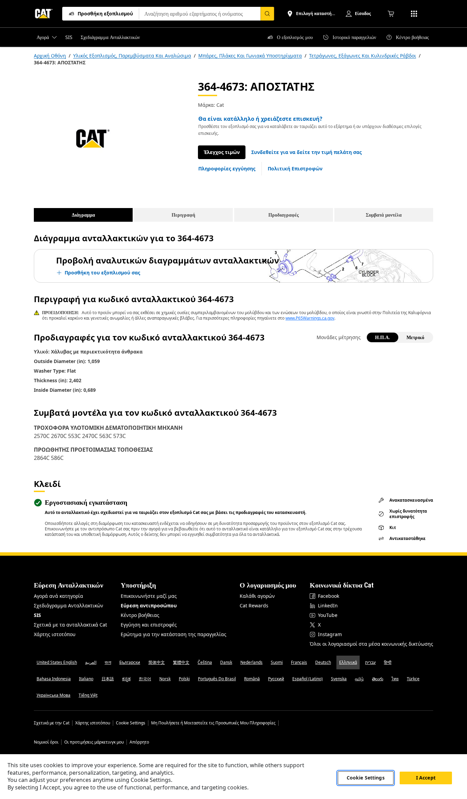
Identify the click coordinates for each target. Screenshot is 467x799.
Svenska (339, 679)
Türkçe (413, 679)
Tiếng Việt (88, 695)
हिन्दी (387, 662)
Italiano (86, 679)
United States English (57, 662)
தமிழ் (359, 679)
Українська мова (53, 695)
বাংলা (108, 662)
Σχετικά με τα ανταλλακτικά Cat (70, 624)
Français (299, 662)
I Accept (426, 778)
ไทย (395, 679)
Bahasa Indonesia (54, 679)
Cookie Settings (130, 723)
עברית (370, 662)
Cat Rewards (254, 605)
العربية (90, 662)
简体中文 (156, 662)
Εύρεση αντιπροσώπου (149, 605)
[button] (306, 152)
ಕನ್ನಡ (126, 679)
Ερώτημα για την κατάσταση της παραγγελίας (173, 634)
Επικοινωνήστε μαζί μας (149, 596)
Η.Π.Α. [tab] (382, 337)
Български (129, 662)
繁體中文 (181, 662)
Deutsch (323, 662)
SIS (37, 615)
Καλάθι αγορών (257, 596)
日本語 (108, 679)
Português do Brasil (217, 679)
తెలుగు (377, 679)
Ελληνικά (348, 662)
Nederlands (251, 662)
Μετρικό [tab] (415, 337)
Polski (184, 679)
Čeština (205, 662)
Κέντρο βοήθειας (140, 615)
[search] (267, 14)
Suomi (277, 662)
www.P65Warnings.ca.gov (309, 318)
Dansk (226, 662)
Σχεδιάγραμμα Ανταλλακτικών (68, 605)
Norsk (165, 679)
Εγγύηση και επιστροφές (149, 624)
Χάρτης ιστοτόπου (55, 634)
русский (276, 679)
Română (252, 679)
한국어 (145, 679)
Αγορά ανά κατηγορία (58, 596)
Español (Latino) (307, 679)
